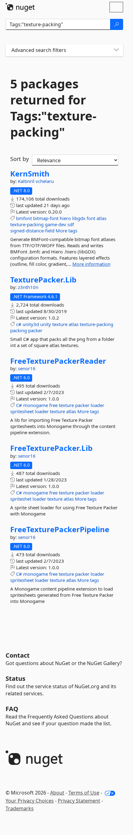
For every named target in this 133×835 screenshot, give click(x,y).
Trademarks (20, 808)
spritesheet (22, 411)
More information (91, 264)
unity (45, 324)
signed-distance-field (32, 230)
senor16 (27, 368)
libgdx (78, 218)
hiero (65, 218)
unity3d (31, 324)
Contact (18, 655)
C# (19, 405)
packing (18, 330)
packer (35, 330)
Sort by (19, 159)
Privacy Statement (79, 800)
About (57, 792)
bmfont (24, 218)
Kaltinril (27, 181)
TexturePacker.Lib (43, 279)
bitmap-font (45, 218)
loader (97, 405)
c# (18, 324)
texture (59, 324)
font (91, 218)
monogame (35, 405)
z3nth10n (28, 287)
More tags (66, 230)
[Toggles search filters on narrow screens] (116, 50)
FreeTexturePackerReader (58, 361)
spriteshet (20, 499)
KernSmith (29, 173)
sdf (70, 224)
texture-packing (27, 224)
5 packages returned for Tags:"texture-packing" (53, 108)
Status (15, 678)
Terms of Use (83, 792)
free (53, 405)
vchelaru (45, 181)
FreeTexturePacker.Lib (51, 448)
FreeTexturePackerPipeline (59, 529)
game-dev (55, 224)
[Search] (116, 24)
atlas (101, 218)
